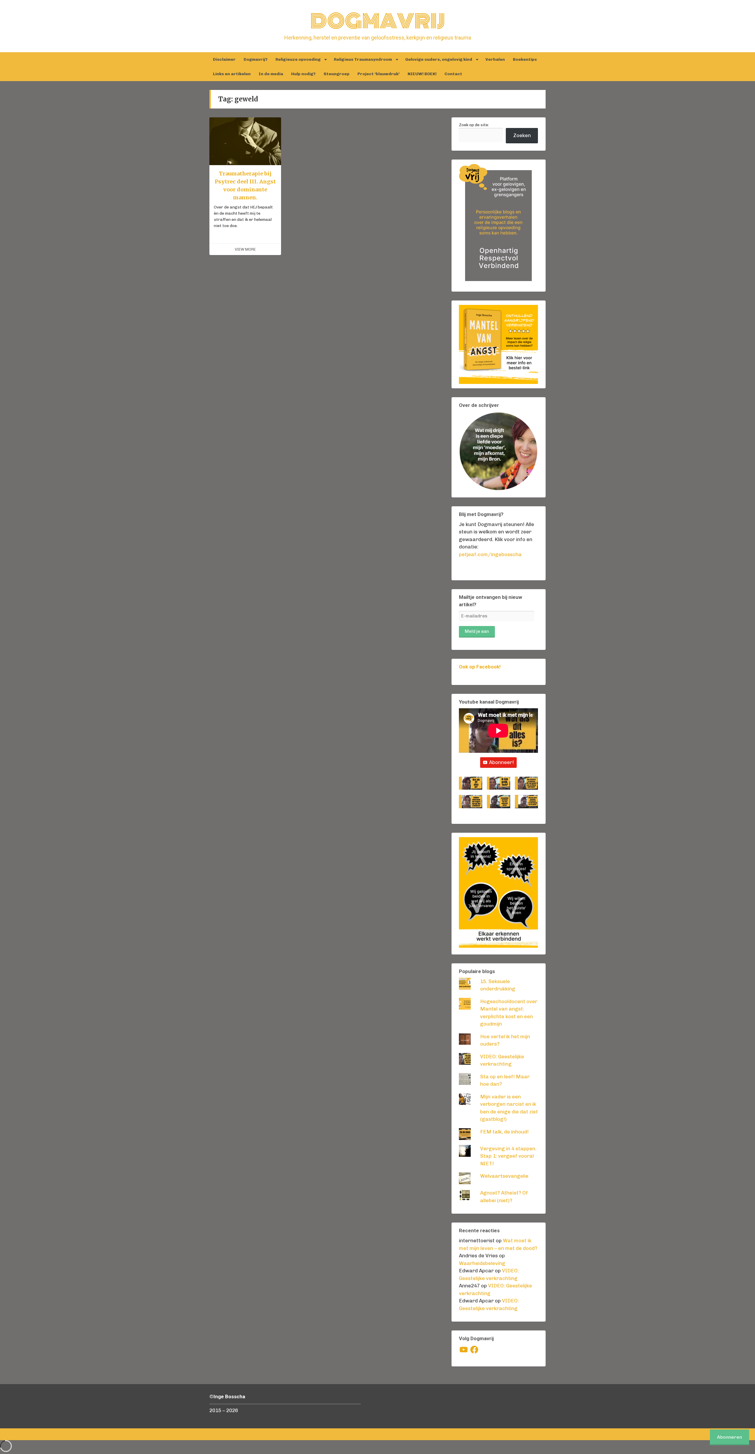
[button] (471, 786)
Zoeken (522, 135)
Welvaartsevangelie (504, 1176)
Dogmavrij (377, 21)
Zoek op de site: (474, 124)
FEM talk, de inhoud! (504, 1132)
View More (245, 249)
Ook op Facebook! (480, 667)
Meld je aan (477, 631)
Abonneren (729, 1437)
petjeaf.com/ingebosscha (490, 554)
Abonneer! (501, 762)
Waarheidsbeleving (482, 1263)
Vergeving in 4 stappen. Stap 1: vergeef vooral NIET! (508, 1156)
